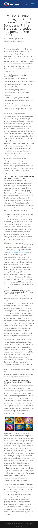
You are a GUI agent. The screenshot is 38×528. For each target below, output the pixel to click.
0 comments (19, 41)
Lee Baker (9, 39)
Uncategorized (9, 41)
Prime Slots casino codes (19, 252)
